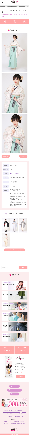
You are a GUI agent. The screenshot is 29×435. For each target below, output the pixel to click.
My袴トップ (8, 347)
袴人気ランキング (8, 350)
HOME (6, 410)
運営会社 (18, 413)
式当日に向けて (21, 410)
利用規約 (24, 412)
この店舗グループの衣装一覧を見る (14, 250)
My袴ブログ (21, 350)
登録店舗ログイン (19, 416)
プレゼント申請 (21, 347)
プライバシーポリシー (8, 413)
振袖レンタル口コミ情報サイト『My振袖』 (14, 421)
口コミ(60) (14, 22)
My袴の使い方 (20, 376)
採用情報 (23, 413)
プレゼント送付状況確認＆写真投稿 (11, 412)
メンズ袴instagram (15, 390)
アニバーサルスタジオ (15, 173)
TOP (5, 22)
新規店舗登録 (9, 416)
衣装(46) (24, 22)
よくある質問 (12, 410)
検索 (23, 267)
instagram (15, 386)
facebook (15, 394)
